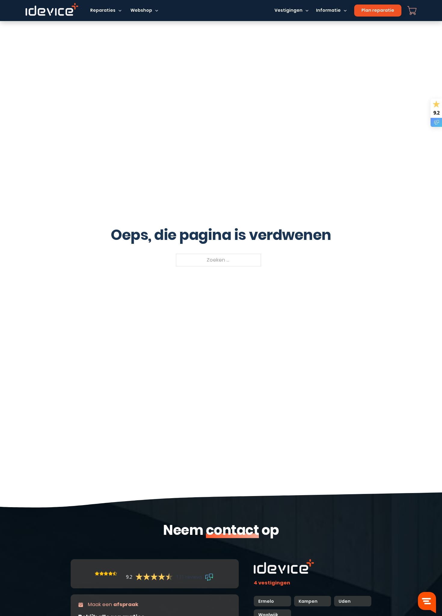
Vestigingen (288, 10)
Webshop (141, 10)
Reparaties (102, 10)
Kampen (308, 601)
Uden (345, 601)
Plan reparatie (377, 10)
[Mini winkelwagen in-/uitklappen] (411, 10)
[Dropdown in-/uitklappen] (119, 10)
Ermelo (266, 601)
